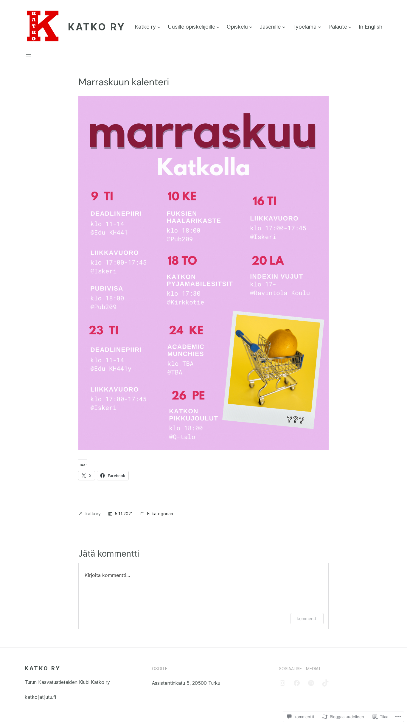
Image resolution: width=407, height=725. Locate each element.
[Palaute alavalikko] (350, 27)
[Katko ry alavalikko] (159, 27)
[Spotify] (311, 683)
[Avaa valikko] (28, 55)
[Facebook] (296, 683)
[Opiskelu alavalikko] (250, 27)
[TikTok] (325, 683)
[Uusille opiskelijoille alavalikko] (218, 27)
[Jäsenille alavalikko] (283, 27)
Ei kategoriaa (160, 513)
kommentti (307, 618)
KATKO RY (96, 27)
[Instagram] (282, 683)
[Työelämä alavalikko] (319, 27)
